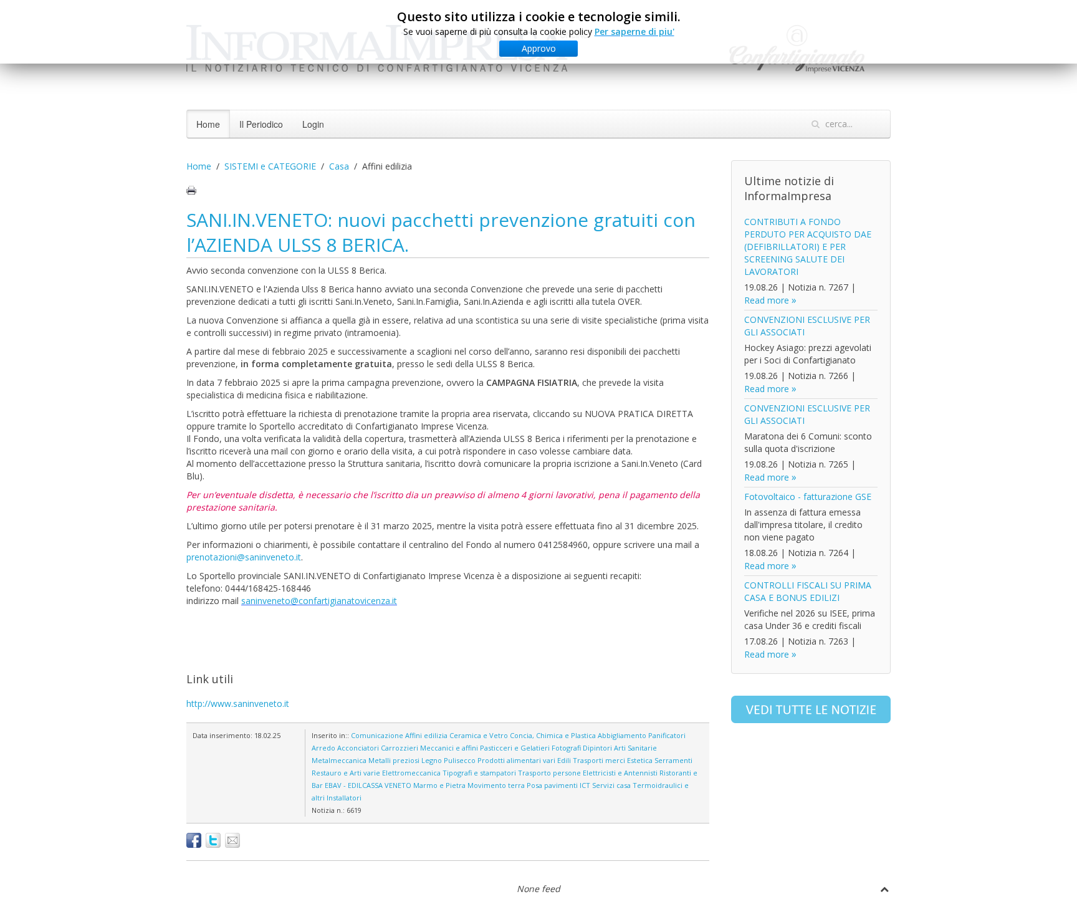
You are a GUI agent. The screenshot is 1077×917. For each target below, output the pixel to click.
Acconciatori (358, 747)
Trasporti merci (599, 760)
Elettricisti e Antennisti (620, 772)
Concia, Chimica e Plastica (553, 735)
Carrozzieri (399, 747)
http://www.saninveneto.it (237, 703)
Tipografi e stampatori (479, 772)
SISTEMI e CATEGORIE (270, 166)
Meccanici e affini (449, 747)
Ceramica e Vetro (478, 735)
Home (208, 124)
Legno (431, 760)
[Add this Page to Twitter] (213, 840)
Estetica (640, 760)
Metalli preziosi (393, 760)
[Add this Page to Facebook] (193, 840)
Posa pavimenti (552, 785)
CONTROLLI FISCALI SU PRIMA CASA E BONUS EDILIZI (807, 591)
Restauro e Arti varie (346, 772)
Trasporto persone (549, 772)
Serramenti (673, 760)
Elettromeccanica (411, 772)
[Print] (191, 190)
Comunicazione (377, 735)
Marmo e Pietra (439, 785)
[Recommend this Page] (232, 840)
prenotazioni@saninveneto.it (243, 557)
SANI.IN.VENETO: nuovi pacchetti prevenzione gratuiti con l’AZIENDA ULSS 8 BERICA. (441, 232)
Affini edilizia (426, 735)
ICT (585, 785)
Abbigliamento (622, 735)
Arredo (323, 747)
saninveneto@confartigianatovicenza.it (319, 601)
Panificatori (667, 735)
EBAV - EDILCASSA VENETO (368, 785)
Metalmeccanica (339, 760)
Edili (564, 760)
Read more (766, 300)
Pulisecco (460, 760)
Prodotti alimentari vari (516, 760)
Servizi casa (611, 785)
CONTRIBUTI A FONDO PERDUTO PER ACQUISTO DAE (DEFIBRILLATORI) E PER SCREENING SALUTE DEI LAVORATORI (807, 246)
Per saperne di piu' (634, 31)
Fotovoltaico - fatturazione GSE (807, 496)
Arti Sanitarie (635, 747)
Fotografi (566, 747)
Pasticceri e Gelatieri (515, 747)
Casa (339, 166)
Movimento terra (496, 785)
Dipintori (597, 747)
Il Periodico (261, 124)
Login (313, 124)
